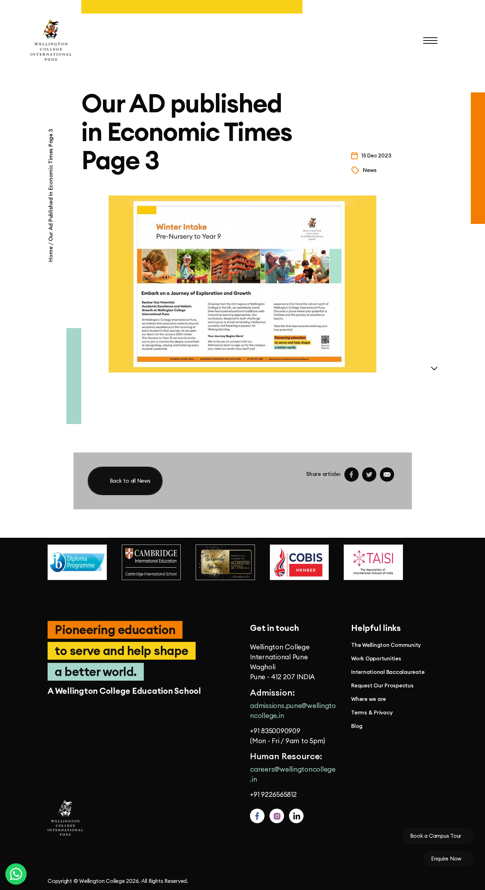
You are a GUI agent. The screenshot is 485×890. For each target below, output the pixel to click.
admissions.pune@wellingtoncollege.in (293, 710)
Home (50, 253)
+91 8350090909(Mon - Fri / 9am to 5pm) (287, 736)
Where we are (368, 699)
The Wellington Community (386, 645)
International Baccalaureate (387, 672)
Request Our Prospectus (382, 685)
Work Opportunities (376, 658)
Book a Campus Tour (436, 835)
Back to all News (130, 480)
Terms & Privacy (371, 712)
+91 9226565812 (273, 794)
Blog (357, 726)
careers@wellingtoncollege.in (293, 774)
